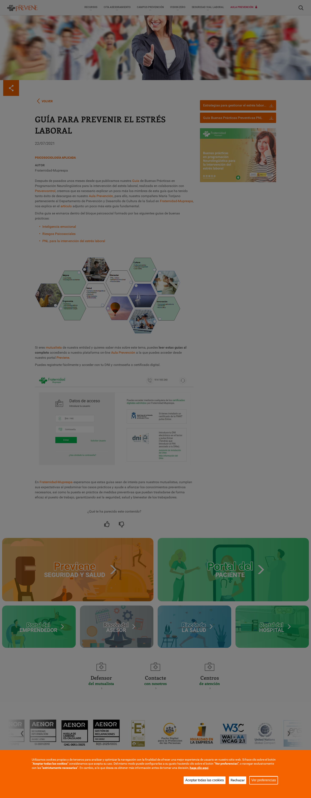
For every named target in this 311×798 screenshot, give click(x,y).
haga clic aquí (199, 767)
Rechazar (238, 780)
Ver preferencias (263, 780)
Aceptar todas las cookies (204, 780)
